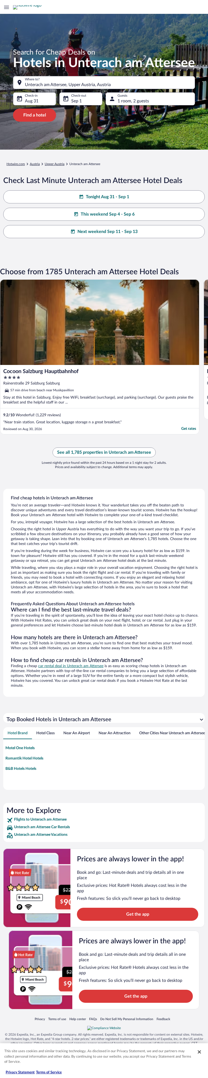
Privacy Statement (20, 1072)
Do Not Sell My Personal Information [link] (126, 1019)
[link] (104, 820)
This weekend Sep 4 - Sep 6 (108, 214)
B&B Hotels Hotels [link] (20, 769)
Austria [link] (35, 164)
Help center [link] (77, 1019)
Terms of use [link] (57, 1019)
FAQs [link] (93, 1019)
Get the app (137, 914)
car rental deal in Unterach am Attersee (70, 666)
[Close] (199, 1052)
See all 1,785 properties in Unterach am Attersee (104, 452)
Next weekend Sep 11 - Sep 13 (107, 231)
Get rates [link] (188, 429)
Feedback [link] (163, 1019)
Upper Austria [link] (54, 164)
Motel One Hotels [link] (20, 748)
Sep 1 (76, 101)
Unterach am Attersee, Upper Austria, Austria (68, 85)
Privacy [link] (40, 1019)
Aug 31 (31, 101)
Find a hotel (34, 115)
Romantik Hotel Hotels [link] (24, 758)
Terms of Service (49, 1072)
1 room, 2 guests (133, 101)
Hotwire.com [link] (15, 164)
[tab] (17, 733)
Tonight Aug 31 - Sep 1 (107, 197)
